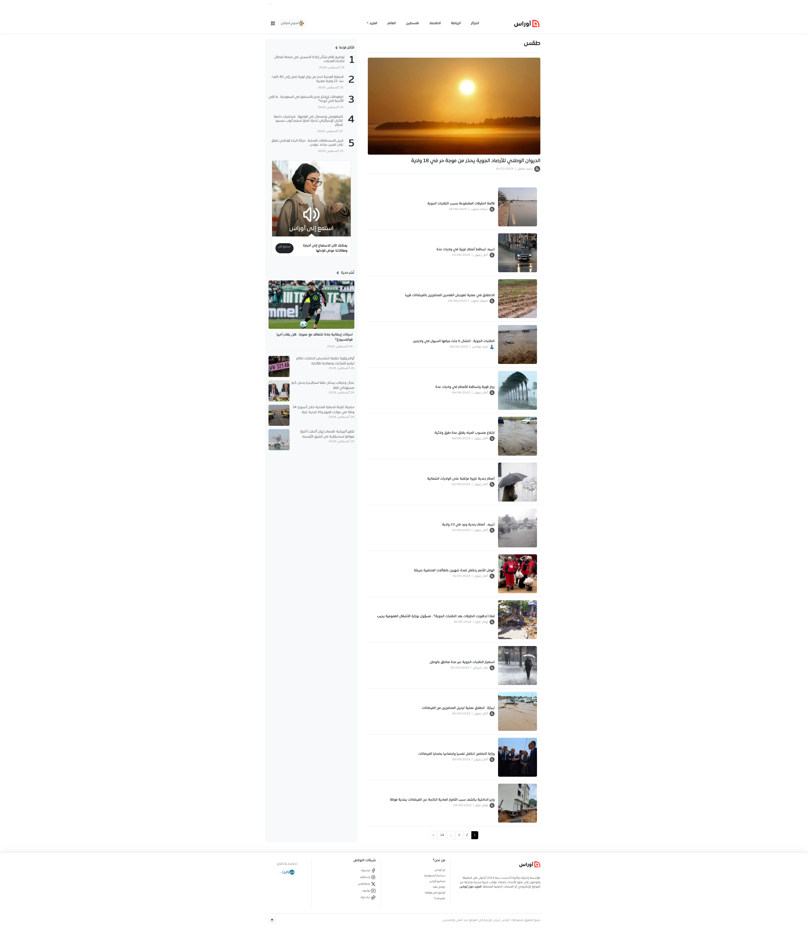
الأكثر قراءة (346, 48)
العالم (391, 23)
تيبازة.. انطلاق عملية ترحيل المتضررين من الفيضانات (458, 708)
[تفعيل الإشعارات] (270, 4)
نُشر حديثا (347, 273)
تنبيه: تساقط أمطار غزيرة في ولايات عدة (465, 249)
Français (439, 898)
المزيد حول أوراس (470, 887)
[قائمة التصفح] (273, 23)
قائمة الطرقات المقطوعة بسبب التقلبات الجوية (461, 204)
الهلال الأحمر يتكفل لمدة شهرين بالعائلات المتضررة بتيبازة (454, 570)
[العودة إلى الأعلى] (272, 920)
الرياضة (456, 23)
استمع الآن (284, 246)
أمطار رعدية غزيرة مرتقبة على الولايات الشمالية (461, 479)
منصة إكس (364, 883)
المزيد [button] (373, 23)
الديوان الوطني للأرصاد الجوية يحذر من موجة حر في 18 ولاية (475, 161)
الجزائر (475, 23)
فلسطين (412, 23)
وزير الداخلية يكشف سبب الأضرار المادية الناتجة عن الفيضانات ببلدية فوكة (442, 800)
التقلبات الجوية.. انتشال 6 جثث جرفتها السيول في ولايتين (454, 341)
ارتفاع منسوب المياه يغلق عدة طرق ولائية (465, 433)
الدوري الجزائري (290, 23)
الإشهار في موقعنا (435, 892)
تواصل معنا (439, 887)
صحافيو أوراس (437, 881)
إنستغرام (365, 877)
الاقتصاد (435, 23)
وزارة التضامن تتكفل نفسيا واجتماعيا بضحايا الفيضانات (456, 754)
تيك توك (365, 897)
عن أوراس (440, 870)
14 (442, 835)
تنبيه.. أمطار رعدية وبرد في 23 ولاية (468, 525)
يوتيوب (366, 890)
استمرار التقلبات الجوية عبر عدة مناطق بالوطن (462, 662)
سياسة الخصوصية (434, 875)
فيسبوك (366, 870)
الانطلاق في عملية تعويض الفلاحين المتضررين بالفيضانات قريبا (450, 295)
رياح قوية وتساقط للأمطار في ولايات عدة (465, 387)
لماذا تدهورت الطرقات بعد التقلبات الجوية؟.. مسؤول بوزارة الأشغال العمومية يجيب (436, 616)
